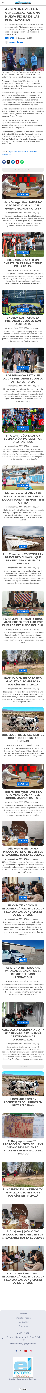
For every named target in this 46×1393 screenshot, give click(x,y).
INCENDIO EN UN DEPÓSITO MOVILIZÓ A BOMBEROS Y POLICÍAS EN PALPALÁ (23, 681)
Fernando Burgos (15, 42)
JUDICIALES (23, 611)
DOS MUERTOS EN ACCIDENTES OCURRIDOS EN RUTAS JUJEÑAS (23, 738)
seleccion (33, 151)
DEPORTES (9, 38)
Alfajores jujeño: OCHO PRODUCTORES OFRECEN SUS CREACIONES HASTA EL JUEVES (23, 851)
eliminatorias (23, 151)
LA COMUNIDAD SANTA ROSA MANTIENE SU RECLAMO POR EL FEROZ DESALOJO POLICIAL (23, 622)
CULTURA (23, 841)
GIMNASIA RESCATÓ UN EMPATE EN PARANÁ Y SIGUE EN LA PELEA (23, 263)
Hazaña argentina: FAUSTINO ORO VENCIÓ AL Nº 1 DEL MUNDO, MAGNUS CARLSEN (23, 205)
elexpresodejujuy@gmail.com (23, 1344)
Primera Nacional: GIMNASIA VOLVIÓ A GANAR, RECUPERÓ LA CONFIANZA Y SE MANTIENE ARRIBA (23, 498)
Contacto (23, 1314)
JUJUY (23, 546)
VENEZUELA (6, 154)
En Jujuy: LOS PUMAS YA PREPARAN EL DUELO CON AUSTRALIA (23, 321)
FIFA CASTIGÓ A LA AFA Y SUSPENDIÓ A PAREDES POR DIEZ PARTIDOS (23, 438)
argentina (13, 151)
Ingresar (24, 1326)
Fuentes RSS (23, 1322)
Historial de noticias (23, 1318)
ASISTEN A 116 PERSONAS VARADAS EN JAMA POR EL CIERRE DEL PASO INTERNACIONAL (23, 972)
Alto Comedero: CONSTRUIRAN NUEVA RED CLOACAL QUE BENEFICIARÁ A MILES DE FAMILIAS (23, 559)
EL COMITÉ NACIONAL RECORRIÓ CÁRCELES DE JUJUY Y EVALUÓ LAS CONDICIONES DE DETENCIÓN (23, 910)
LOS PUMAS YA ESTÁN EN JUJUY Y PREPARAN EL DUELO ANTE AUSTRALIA (23, 378)
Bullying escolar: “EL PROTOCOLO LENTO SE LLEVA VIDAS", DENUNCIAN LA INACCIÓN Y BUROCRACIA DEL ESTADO (23, 1147)
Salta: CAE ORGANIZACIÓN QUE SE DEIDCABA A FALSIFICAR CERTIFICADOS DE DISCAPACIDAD (23, 1035)
